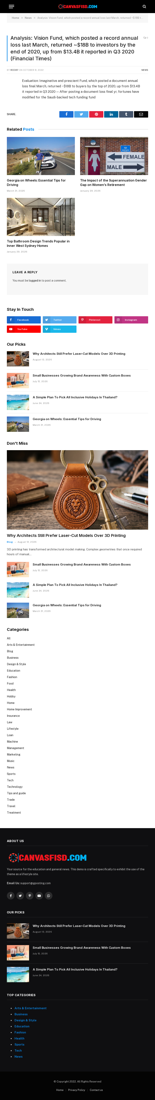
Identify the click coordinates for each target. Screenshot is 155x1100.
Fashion (12, 677)
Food (10, 683)
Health (11, 690)
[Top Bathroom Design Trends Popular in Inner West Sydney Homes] (41, 217)
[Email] (11, 128)
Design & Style (16, 664)
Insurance (13, 715)
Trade (11, 799)
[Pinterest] (11, 119)
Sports (11, 773)
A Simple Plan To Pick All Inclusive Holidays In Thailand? (75, 397)
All (8, 638)
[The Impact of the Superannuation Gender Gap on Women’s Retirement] (114, 156)
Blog (10, 542)
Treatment (14, 812)
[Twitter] (11, 100)
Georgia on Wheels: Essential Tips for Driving (36, 182)
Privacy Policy (76, 1090)
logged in (35, 280)
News (144, 70)
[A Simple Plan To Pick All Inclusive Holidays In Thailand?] (18, 402)
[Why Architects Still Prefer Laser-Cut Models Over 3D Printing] (18, 358)
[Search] (144, 6)
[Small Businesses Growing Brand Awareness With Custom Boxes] (18, 380)
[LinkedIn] (11, 110)
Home (11, 702)
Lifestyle (13, 728)
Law (9, 722)
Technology (14, 786)
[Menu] (11, 6)
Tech (10, 780)
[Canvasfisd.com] (77, 6)
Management (15, 748)
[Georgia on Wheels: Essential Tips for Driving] (41, 156)
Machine (12, 741)
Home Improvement (19, 709)
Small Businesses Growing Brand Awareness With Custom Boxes (82, 375)
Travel (11, 806)
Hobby (11, 696)
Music (11, 761)
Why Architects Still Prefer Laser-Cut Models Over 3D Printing (79, 354)
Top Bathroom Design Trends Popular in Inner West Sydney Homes (38, 243)
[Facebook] (11, 91)
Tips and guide (16, 793)
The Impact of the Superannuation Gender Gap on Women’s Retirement (113, 182)
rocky (14, 70)
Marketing (13, 754)
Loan (10, 735)
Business (13, 657)
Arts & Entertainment (21, 644)
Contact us (96, 1090)
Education (13, 670)
